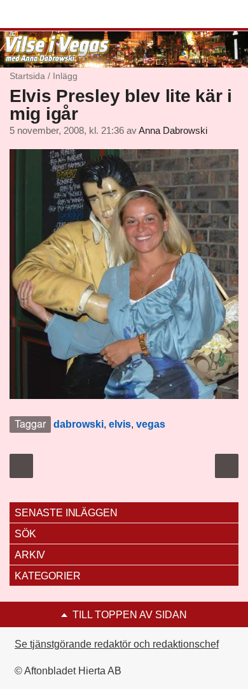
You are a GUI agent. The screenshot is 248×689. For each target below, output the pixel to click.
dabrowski (78, 424)
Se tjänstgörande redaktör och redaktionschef (117, 644)
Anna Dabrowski (173, 131)
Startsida (27, 76)
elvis (120, 424)
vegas (150, 424)
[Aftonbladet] (57, 15)
